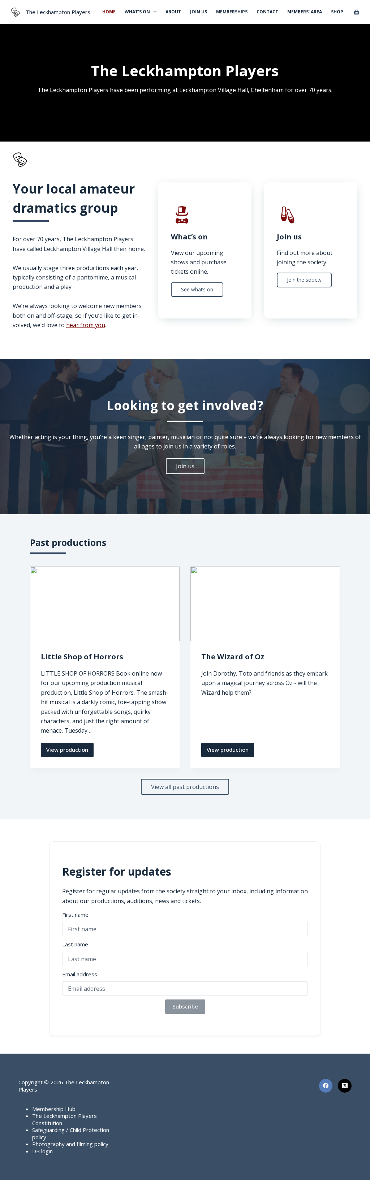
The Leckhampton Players (58, 12)
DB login (42, 1151)
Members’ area (304, 12)
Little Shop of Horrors (82, 656)
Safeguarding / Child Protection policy (70, 1133)
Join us (198, 12)
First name (75, 914)
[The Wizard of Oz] (265, 604)
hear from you (85, 325)
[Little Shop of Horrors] (105, 604)
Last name (75, 944)
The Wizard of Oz (232, 656)
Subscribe (185, 1006)
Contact (267, 12)
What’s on (137, 12)
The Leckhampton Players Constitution (64, 1119)
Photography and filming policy (70, 1144)
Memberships (232, 12)
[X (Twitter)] (345, 1086)
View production (67, 751)
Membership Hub (54, 1108)
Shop (337, 12)
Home (109, 12)
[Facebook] (326, 1086)
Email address (79, 974)
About (173, 12)
